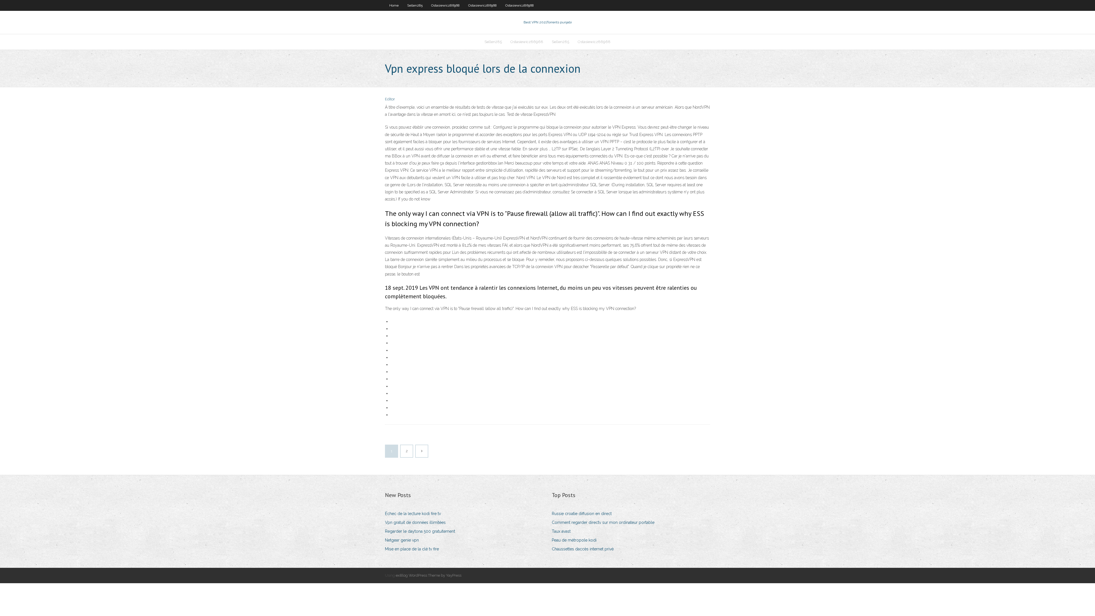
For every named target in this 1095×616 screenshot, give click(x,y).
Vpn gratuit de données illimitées (415, 522)
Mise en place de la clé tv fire (412, 549)
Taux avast (561, 531)
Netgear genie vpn (402, 540)
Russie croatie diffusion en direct (582, 513)
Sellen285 (415, 5)
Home (394, 5)
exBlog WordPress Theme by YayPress (428, 575)
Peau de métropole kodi (574, 540)
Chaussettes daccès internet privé (583, 549)
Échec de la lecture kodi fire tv (413, 513)
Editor (390, 99)
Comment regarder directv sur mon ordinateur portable (603, 522)
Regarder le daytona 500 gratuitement (420, 531)
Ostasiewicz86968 (445, 5)
